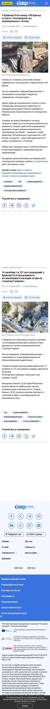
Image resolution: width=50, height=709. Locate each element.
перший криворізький (13, 186)
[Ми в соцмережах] (11, 516)
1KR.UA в (14, 38)
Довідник (6, 558)
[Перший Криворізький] (27, 3)
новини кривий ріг (34, 182)
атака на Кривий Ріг (31, 421)
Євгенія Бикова (30, 26)
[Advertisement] (25, 239)
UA (11, 32)
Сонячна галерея (35, 417)
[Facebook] (4, 205)
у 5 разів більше (40, 161)
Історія (5, 547)
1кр (19, 182)
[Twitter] (26, 205)
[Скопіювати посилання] (33, 205)
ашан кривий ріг (10, 421)
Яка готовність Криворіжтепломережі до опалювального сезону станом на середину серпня (22, 173)
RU (16, 32)
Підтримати (7, 3)
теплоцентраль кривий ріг (15, 190)
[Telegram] (11, 205)
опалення (8, 182)
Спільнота (30, 547)
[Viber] (18, 205)
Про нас (28, 541)
